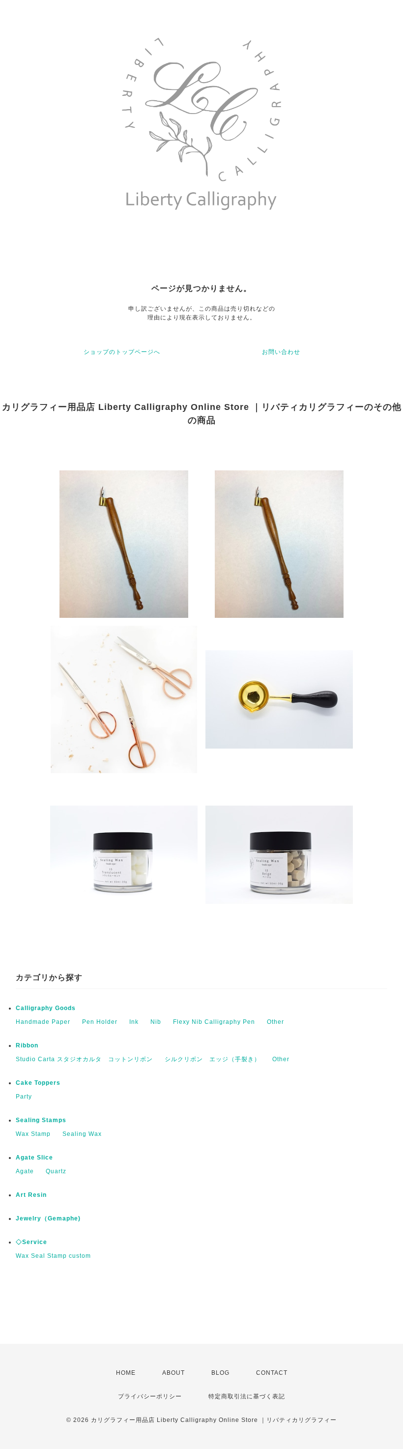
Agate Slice (34, 1157)
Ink (134, 1021)
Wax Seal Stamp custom (53, 1255)
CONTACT (272, 1372)
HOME (126, 1372)
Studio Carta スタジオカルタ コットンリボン (84, 1059)
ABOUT (173, 1372)
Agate (25, 1171)
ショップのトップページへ (122, 351)
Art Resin (31, 1194)
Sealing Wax (82, 1133)
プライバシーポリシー (150, 1396)
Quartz (56, 1171)
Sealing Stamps (41, 1120)
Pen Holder (99, 1021)
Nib (155, 1021)
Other (275, 1021)
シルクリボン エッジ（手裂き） (212, 1059)
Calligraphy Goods (46, 1008)
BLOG (220, 1372)
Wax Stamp (33, 1133)
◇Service (31, 1242)
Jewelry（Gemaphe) (48, 1218)
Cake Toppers (38, 1082)
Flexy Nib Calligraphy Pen (214, 1021)
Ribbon (27, 1045)
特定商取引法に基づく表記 (246, 1396)
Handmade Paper (43, 1021)
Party (24, 1096)
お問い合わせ (281, 351)
